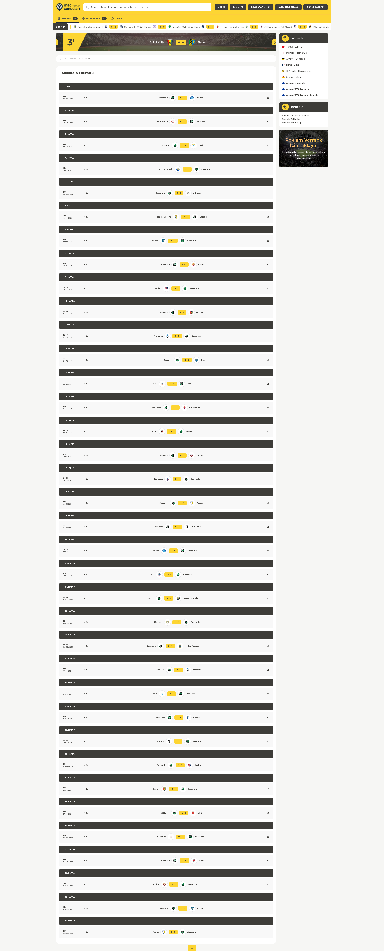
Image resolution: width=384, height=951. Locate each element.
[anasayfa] (60, 58)
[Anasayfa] (68, 7)
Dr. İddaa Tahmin (260, 7)
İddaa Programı (315, 7)
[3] (269, 42)
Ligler (221, 7)
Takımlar (238, 7)
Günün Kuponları (288, 7)
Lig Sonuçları (297, 38)
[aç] (192, 948)
